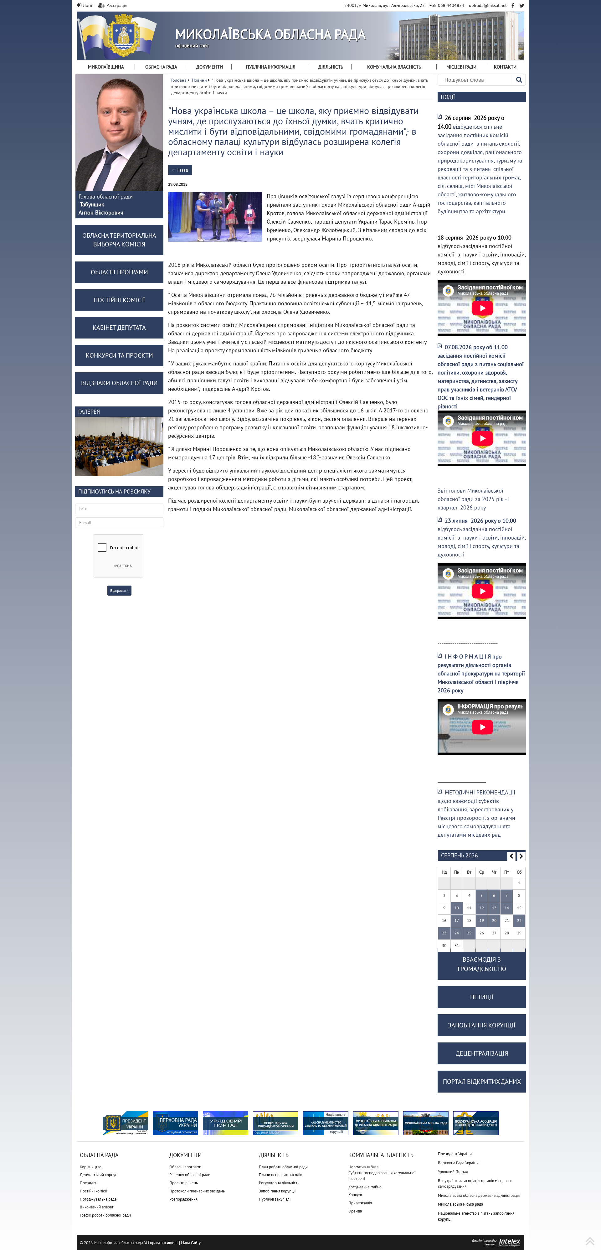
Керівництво (90, 1167)
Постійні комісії (93, 1191)
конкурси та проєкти (119, 355)
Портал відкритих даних (482, 1082)
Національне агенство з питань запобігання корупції (476, 1216)
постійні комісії (119, 300)
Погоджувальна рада (98, 1199)
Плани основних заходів (280, 1174)
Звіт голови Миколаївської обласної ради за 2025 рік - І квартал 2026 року (474, 499)
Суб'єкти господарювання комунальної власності (382, 1175)
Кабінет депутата (119, 327)
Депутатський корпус (98, 1174)
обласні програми (119, 272)
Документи (209, 67)
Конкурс (355, 1194)
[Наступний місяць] (521, 856)
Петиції (482, 997)
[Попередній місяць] (511, 856)
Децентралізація (482, 1053)
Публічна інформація (270, 67)
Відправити (119, 590)
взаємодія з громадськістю (482, 964)
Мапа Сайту (191, 1242)
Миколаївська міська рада (460, 1204)
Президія (88, 1183)
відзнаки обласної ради (119, 383)
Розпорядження (183, 1199)
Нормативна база (363, 1167)
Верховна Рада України (458, 1163)
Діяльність (330, 67)
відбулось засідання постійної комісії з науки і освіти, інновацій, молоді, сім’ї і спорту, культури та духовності (482, 537)
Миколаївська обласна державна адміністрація (479, 1195)
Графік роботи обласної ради (105, 1215)
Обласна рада (161, 67)
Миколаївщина (106, 67)
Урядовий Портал (453, 1171)
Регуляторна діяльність (279, 1183)
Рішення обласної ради (189, 1174)
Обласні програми (185, 1167)
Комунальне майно (365, 1187)
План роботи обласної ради (283, 1167)
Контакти (505, 67)
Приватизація (360, 1203)
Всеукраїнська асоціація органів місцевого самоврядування (475, 1183)
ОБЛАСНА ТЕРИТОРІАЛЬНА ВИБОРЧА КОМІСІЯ (119, 240)
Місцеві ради (461, 67)
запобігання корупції (482, 1025)
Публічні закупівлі (274, 1199)
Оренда (355, 1211)
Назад (181, 170)
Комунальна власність (394, 67)
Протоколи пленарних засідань (197, 1191)
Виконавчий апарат (96, 1207)
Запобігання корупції (277, 1191)
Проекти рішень (183, 1183)
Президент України (455, 1153)
